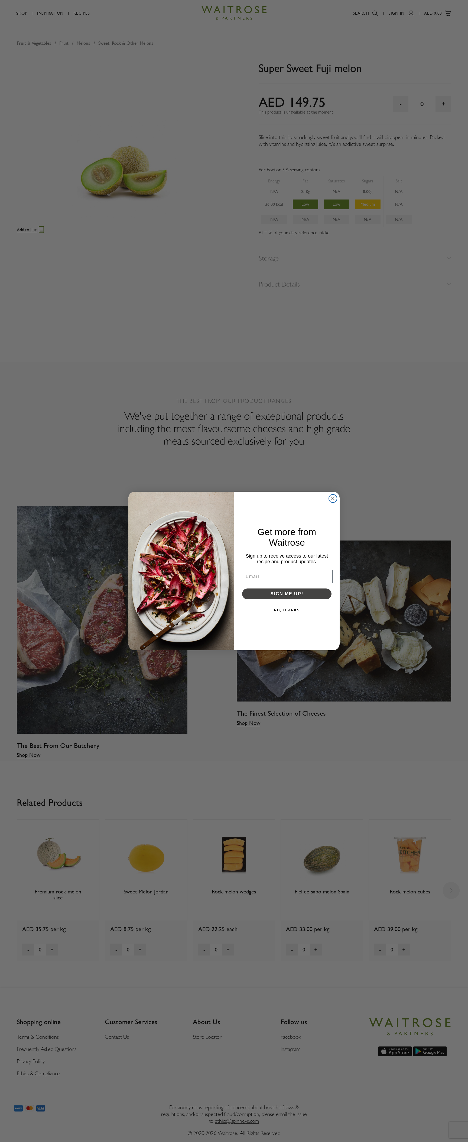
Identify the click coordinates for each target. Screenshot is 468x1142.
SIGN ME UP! (287, 593)
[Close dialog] (333, 498)
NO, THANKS (287, 610)
